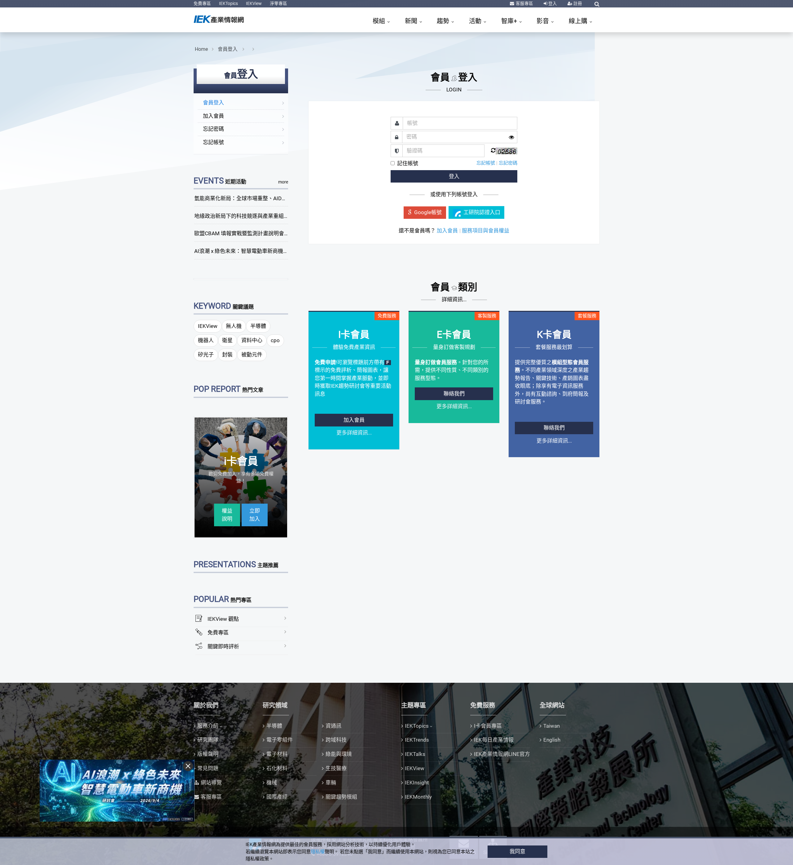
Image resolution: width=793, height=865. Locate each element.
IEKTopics (228, 3)
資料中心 (251, 340)
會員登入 (228, 49)
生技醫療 (336, 768)
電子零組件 (279, 740)
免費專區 (202, 3)
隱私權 (318, 851)
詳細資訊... (454, 299)
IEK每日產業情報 (494, 740)
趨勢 (444, 21)
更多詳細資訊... (354, 433)
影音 (543, 21)
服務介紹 (207, 726)
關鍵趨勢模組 (341, 797)
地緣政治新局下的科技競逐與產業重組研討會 (247, 216)
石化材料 (276, 768)
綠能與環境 (339, 754)
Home (201, 49)
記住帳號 (407, 163)
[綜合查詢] (596, 4)
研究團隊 (207, 740)
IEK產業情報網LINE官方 (502, 754)
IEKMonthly (418, 797)
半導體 (258, 326)
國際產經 (276, 797)
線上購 (579, 21)
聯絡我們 (454, 394)
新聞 (412, 21)
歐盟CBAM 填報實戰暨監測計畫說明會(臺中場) (249, 233)
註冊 (577, 3)
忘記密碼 (213, 129)
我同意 (517, 851)
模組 (380, 21)
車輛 (331, 782)
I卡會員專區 (488, 726)
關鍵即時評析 (223, 646)
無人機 (234, 326)
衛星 (227, 340)
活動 (476, 21)
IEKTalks (415, 754)
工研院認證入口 (481, 212)
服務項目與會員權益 (485, 230)
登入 (552, 3)
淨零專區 (278, 3)
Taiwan (551, 726)
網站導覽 (211, 782)
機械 (271, 782)
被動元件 (251, 354)
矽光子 (206, 354)
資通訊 (333, 726)
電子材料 (276, 754)
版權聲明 (207, 754)
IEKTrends (417, 740)
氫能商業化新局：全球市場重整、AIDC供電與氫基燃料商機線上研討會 (276, 198)
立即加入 (254, 515)
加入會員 (213, 116)
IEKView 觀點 (223, 619)
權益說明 (227, 515)
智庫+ (510, 21)
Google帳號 (428, 212)
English (551, 740)
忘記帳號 (213, 142)
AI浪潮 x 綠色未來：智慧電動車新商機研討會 (246, 251)
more (283, 181)
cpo (275, 340)
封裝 (227, 354)
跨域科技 (336, 740)
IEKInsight (417, 782)
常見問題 (207, 768)
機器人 (206, 340)
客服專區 (524, 3)
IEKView (254, 3)
